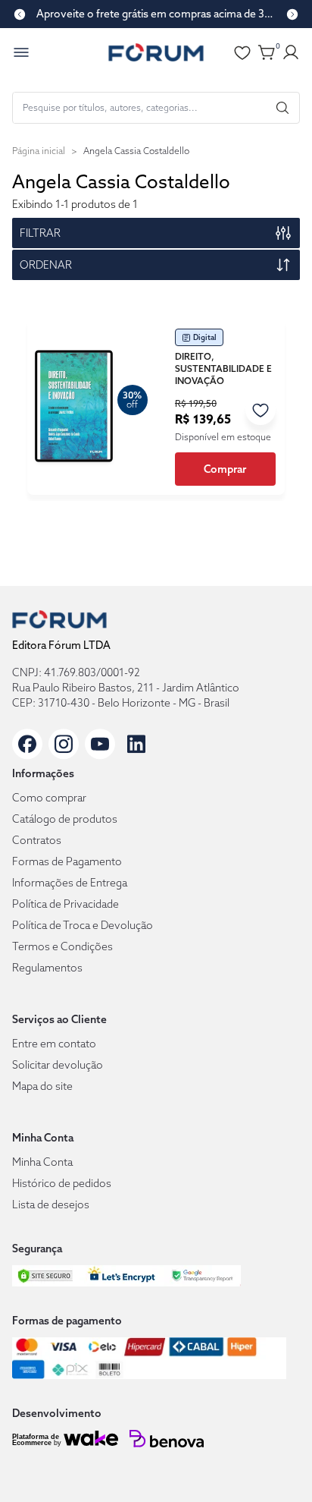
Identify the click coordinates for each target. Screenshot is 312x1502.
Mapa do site (42, 1086)
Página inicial (38, 150)
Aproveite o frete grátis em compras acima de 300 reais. (156, 13)
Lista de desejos (50, 1204)
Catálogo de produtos (64, 819)
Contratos (36, 840)
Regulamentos (47, 968)
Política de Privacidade (65, 904)
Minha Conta (42, 1162)
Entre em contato (54, 1043)
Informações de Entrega (69, 883)
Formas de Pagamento (67, 861)
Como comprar (49, 798)
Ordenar (46, 265)
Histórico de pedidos (61, 1183)
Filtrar (40, 233)
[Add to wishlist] (260, 410)
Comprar (225, 469)
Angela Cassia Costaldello (136, 150)
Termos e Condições (62, 946)
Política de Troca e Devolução (82, 925)
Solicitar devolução (57, 1065)
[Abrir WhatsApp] (274, 1464)
